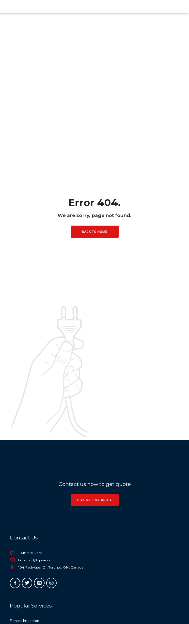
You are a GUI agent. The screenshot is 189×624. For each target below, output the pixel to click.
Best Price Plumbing (53, 6)
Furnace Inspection (24, 621)
